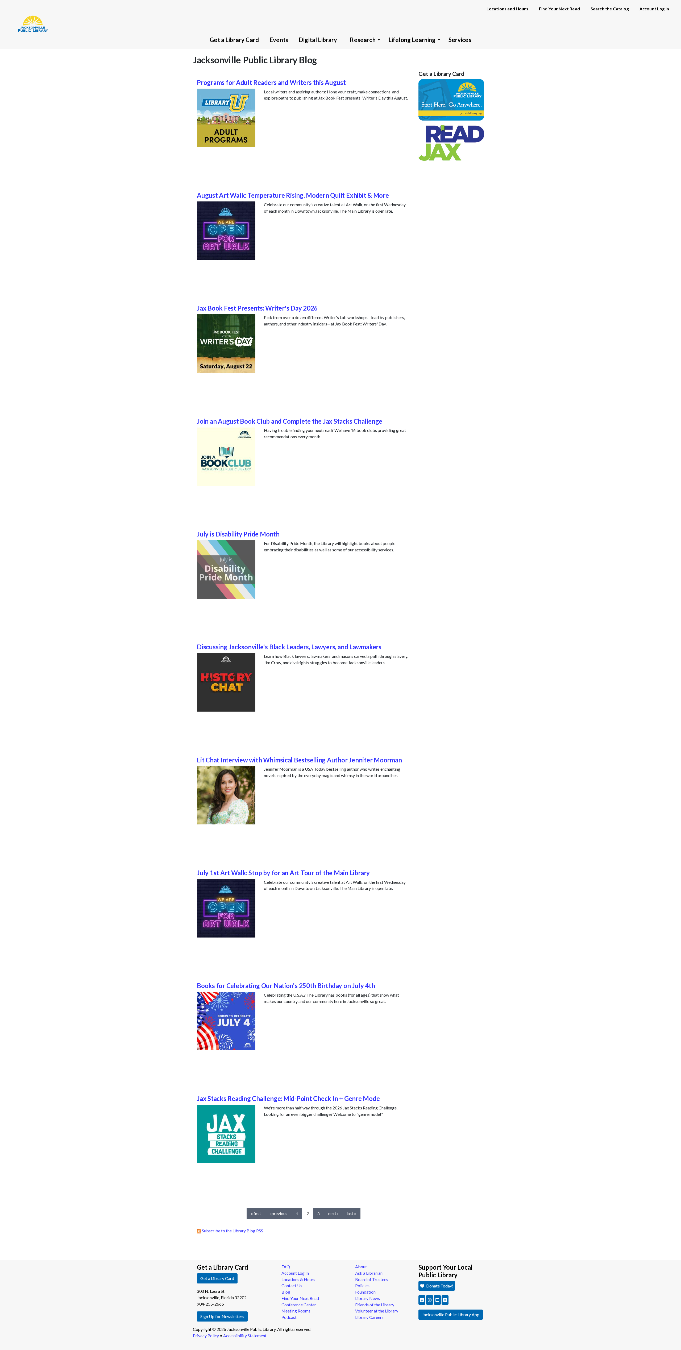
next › (333, 1213)
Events (278, 39)
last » (351, 1213)
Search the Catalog (610, 8)
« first (256, 1213)
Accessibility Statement (245, 1335)
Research (362, 39)
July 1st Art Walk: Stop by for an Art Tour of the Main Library (283, 873)
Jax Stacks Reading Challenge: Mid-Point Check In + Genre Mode (288, 1098)
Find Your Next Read (559, 8)
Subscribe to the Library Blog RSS (232, 1230)
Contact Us (291, 1285)
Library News (367, 1298)
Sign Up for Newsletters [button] (222, 1316)
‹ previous (278, 1213)
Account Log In (654, 8)
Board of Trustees (371, 1279)
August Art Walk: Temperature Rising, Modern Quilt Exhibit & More (293, 195)
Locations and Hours (507, 8)
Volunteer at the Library (376, 1310)
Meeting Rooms (295, 1310)
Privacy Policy (206, 1335)
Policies (362, 1285)
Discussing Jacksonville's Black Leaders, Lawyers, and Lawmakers (289, 647)
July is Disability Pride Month (238, 534)
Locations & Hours (298, 1279)
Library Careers (369, 1317)
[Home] (31, 16)
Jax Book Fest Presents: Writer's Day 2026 (257, 308)
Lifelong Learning (412, 39)
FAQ (285, 1266)
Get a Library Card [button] (217, 1278)
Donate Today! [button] (439, 1285)
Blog (285, 1291)
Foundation (365, 1291)
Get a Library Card (234, 39)
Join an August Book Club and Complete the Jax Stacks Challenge (289, 421)
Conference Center (298, 1304)
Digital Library (318, 39)
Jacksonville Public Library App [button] (450, 1314)
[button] (421, 1300)
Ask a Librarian (369, 1272)
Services (460, 39)
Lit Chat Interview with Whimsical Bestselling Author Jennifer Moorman (299, 760)
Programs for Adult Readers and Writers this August (271, 82)
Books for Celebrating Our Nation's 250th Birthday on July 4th (286, 985)
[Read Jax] (451, 142)
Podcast (289, 1317)
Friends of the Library (374, 1304)
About (361, 1266)
